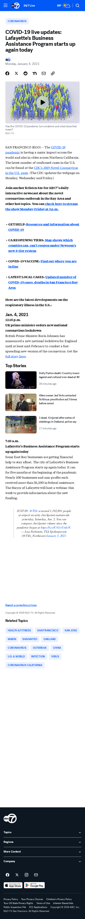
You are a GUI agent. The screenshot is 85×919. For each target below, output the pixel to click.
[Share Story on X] (16, 73)
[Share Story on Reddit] (25, 73)
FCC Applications (38, 907)
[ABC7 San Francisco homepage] (15, 5)
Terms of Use (43, 903)
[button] (5, 5)
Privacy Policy (11, 899)
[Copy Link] (52, 73)
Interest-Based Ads (63, 903)
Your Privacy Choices (32, 899)
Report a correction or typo (21, 605)
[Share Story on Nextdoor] (34, 73)
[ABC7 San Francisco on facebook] (7, 875)
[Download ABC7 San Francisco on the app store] (13, 885)
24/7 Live (29, 5)
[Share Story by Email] (43, 73)
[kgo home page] (10, 818)
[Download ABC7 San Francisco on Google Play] (34, 885)
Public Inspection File (15, 907)
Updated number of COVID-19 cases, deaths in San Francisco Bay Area (43, 282)
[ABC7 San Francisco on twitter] (17, 875)
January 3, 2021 (56, 535)
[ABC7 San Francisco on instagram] (26, 875)
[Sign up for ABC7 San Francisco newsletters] (36, 875)
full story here (15, 356)
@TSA (33, 511)
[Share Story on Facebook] (7, 73)
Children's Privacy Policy (59, 899)
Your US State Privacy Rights (18, 903)
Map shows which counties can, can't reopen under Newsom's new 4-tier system (42, 245)
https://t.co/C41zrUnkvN (55, 527)
